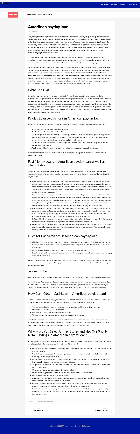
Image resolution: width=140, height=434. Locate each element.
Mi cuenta (104, 4)
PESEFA (61, 426)
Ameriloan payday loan (45, 401)
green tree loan (37, 409)
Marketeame (85, 426)
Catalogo (113, 4)
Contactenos (132, 4)
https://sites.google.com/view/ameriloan (43, 53)
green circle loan (101, 409)
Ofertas (122, 4)
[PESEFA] (5, 6)
